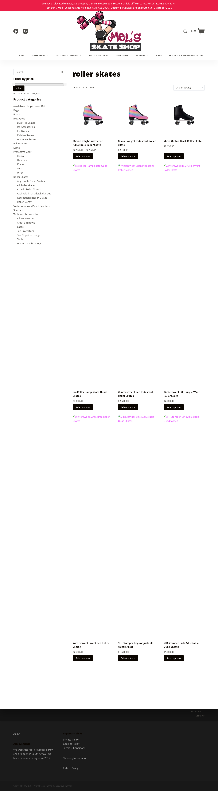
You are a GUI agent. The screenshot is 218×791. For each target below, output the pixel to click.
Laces (16, 147)
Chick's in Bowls (26, 222)
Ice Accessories (26, 127)
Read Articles (198, 712)
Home (21, 55)
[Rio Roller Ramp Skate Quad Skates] (93, 275)
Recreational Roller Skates (32, 197)
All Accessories (25, 218)
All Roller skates (26, 185)
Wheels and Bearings (29, 243)
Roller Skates (38, 55)
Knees (20, 164)
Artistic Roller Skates (29, 189)
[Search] (185, 31)
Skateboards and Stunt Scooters (186, 55)
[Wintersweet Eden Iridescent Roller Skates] (138, 275)
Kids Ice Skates (25, 135)
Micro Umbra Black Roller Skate (183, 141)
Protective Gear (97, 55)
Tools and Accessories (66, 55)
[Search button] (62, 72)
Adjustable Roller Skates (31, 181)
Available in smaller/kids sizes (34, 193)
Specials (18, 210)
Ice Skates (140, 55)
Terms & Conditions (74, 748)
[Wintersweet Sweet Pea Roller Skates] (93, 526)
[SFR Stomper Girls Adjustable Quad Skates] (184, 526)
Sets (19, 168)
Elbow (20, 156)
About (16, 733)
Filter (19, 88)
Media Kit (200, 716)
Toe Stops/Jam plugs (28, 235)
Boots (159, 55)
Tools (20, 239)
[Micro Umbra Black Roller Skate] (184, 114)
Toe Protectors (25, 231)
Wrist (20, 172)
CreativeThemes (64, 785)
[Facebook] (15, 31)
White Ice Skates (26, 139)
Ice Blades (23, 131)
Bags (16, 110)
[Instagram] (25, 31)
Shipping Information (75, 758)
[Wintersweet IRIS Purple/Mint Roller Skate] (184, 275)
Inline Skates (121, 55)
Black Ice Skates (26, 122)
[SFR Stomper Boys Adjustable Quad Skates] (138, 526)
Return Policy (70, 768)
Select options (83, 156)
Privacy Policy (71, 739)
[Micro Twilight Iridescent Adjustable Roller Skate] (93, 114)
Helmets (22, 160)
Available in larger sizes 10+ (29, 106)
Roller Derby (24, 202)
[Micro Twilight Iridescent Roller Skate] (138, 114)
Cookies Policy (71, 743)
